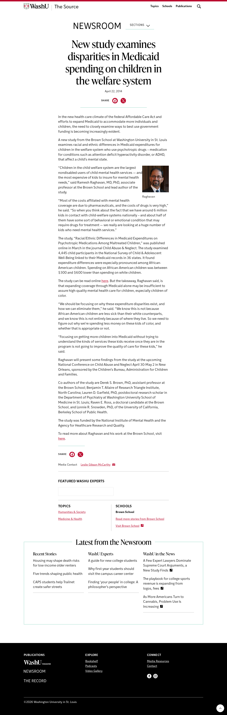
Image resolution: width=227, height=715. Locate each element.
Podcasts (91, 666)
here (104, 281)
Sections (137, 25)
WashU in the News (159, 554)
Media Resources (158, 661)
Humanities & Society (72, 512)
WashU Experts (100, 554)
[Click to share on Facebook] (115, 100)
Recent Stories (45, 554)
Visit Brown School (127, 526)
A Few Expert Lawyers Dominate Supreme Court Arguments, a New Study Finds (167, 565)
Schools (167, 6)
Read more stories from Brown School (140, 519)
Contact (152, 666)
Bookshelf (91, 661)
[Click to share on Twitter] (123, 100)
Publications (184, 6)
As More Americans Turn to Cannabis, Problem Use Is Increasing (163, 602)
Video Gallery (94, 671)
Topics (154, 6)
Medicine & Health (70, 519)
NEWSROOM (97, 27)
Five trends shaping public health (57, 574)
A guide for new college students (112, 561)
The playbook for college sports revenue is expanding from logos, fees (166, 583)
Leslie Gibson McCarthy (95, 464)
